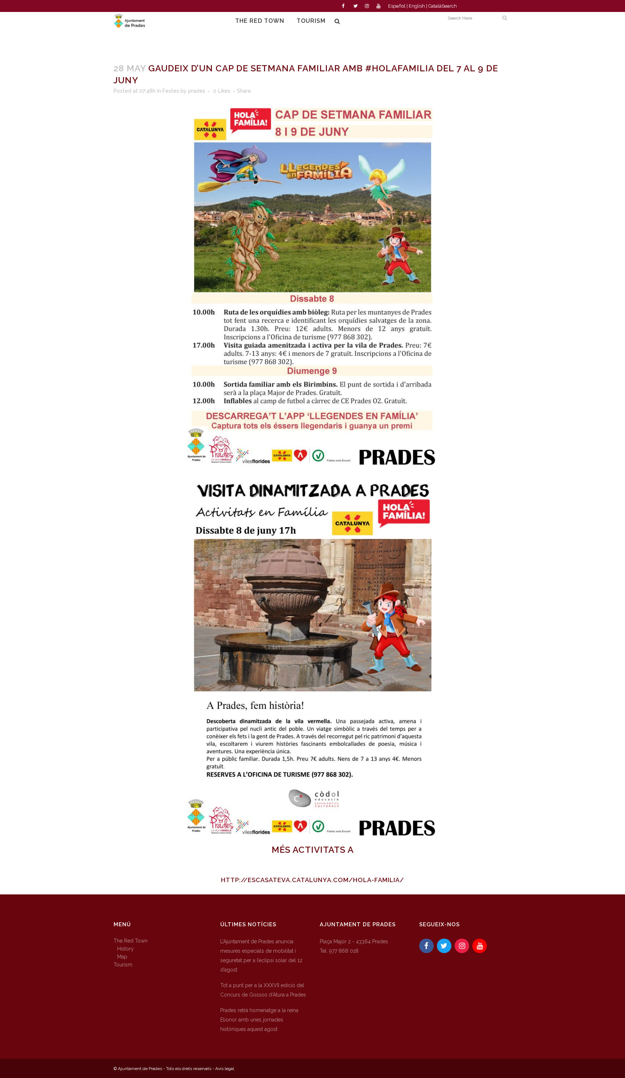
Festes (170, 91)
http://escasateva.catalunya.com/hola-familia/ (312, 880)
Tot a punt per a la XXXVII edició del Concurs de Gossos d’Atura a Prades (263, 990)
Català (435, 6)
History (125, 949)
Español (396, 6)
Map (122, 957)
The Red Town (131, 941)
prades (196, 91)
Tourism (123, 965)
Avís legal (224, 1068)
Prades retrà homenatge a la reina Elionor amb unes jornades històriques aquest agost (259, 1019)
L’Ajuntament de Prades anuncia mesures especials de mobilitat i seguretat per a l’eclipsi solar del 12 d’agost (261, 956)
